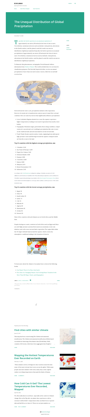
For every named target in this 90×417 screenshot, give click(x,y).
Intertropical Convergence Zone (47, 178)
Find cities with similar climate (31, 330)
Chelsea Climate (29, 67)
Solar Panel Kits (36, 8)
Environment (68, 49)
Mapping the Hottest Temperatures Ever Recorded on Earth (34, 357)
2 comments (21, 375)
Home (15, 8)
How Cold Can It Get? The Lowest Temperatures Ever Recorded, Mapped (32, 386)
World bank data (26, 173)
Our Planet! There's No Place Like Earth (28, 270)
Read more (52, 347)
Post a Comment (22, 406)
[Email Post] (30, 280)
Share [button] (67, 40)
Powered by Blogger (45, 411)
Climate (67, 47)
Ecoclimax (18, 3)
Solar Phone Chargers (24, 8)
